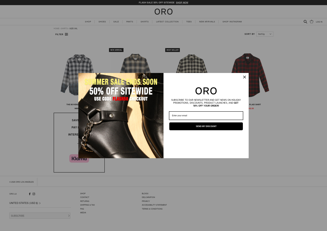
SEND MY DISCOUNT (206, 126)
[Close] (244, 77)
